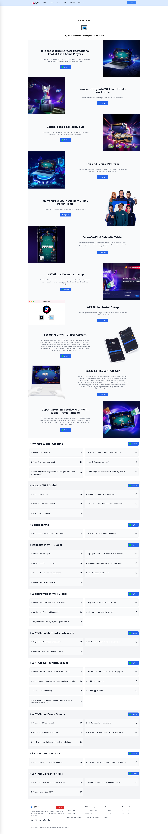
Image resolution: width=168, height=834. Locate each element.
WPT (65, 3)
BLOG (58, 3)
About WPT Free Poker (91, 811)
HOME (45, 3)
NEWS (52, 3)
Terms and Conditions (128, 811)
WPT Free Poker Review (74, 814)
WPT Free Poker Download (74, 811)
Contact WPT (107, 811)
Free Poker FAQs (108, 814)
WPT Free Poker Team (91, 814)
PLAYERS (72, 3)
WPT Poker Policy (127, 814)
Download (131, 3)
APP (79, 3)
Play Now (65, 67)
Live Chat (106, 817)
